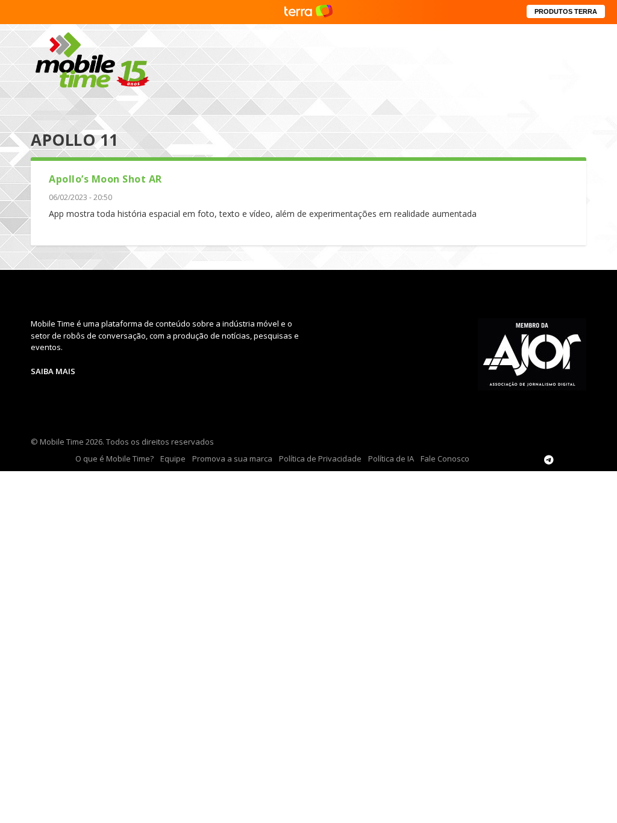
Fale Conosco (445, 458)
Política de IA (391, 458)
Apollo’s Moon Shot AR (105, 179)
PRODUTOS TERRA (565, 11)
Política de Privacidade (320, 458)
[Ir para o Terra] (308, 12)
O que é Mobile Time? (114, 458)
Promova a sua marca (232, 458)
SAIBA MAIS (53, 371)
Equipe (173, 458)
